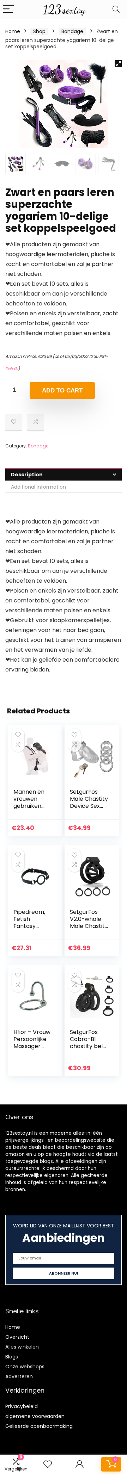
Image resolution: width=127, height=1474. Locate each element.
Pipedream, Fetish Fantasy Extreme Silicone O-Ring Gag (29, 929)
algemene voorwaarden (35, 1416)
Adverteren (19, 1376)
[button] (118, 63)
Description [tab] (27, 474)
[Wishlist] (47, 1464)
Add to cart (62, 390)
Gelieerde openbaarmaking (39, 1426)
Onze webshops (24, 1366)
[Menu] (8, 9)
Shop (39, 31)
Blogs (11, 1356)
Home (12, 31)
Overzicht (17, 1336)
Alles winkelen (22, 1346)
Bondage (72, 31)
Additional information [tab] (38, 486)
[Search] (116, 9)
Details (11, 369)
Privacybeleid (21, 1406)
